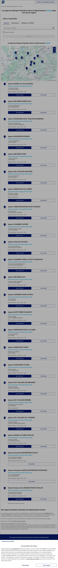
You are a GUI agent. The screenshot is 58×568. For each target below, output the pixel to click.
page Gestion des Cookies (33, 559)
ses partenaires (15, 548)
